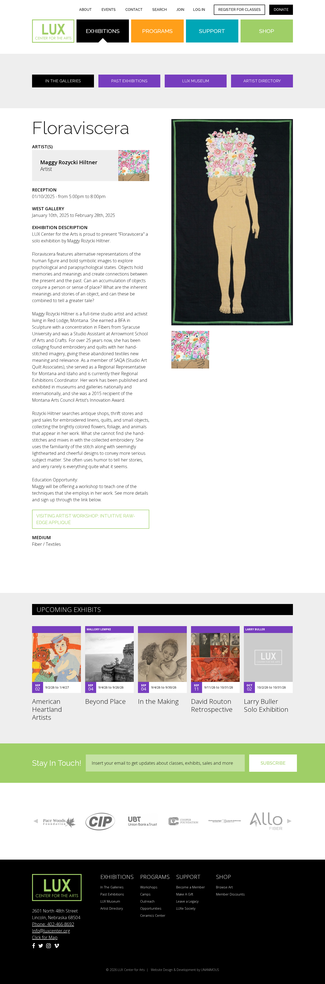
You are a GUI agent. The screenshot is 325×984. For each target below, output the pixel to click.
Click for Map (44, 937)
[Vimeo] (56, 945)
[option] (59, 821)
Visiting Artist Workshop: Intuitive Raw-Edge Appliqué (85, 519)
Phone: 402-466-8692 (53, 924)
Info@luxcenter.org (51, 931)
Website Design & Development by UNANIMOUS (185, 970)
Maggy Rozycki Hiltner (68, 162)
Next (289, 821)
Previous (35, 821)
